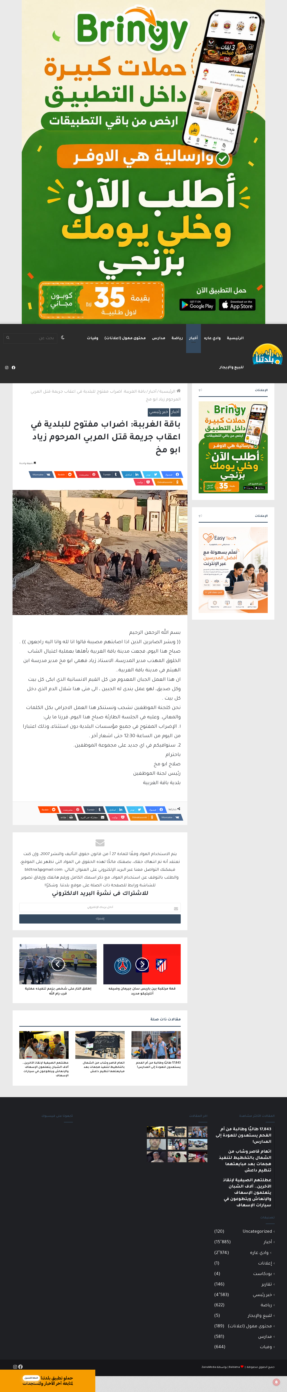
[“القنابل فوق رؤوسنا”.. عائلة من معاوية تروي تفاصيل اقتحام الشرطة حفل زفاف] (197, 1156)
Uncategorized (257, 1232)
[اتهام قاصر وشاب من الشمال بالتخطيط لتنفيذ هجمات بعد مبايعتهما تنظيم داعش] (100, 1045)
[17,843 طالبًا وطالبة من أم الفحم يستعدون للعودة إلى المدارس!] (156, 1045)
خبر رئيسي (158, 412)
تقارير (267, 1284)
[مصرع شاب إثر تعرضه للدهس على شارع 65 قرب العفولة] (197, 1144)
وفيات (92, 338)
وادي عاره (212, 338)
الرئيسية (235, 338)
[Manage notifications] (276, 1382)
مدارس (158, 338)
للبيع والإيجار (232, 368)
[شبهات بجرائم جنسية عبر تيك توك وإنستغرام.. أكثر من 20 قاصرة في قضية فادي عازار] (156, 1144)
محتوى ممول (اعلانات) (125, 338)
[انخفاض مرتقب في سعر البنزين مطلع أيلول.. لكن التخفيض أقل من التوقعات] (177, 1156)
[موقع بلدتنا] (267, 354)
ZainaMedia (209, 1367)
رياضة (177, 338)
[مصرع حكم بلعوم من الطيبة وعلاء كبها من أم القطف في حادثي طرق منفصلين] (156, 1156)
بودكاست (262, 1274)
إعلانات (265, 1263)
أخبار (193, 338)
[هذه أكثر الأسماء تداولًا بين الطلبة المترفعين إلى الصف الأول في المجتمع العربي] (177, 1144)
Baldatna (234, 1367)
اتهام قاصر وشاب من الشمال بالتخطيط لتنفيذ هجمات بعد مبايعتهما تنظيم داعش (104, 1067)
